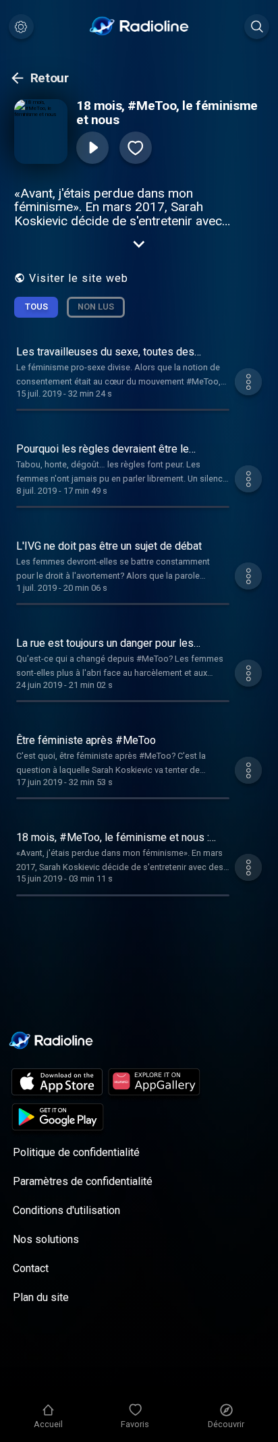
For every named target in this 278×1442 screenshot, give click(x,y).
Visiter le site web (78, 278)
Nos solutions (46, 1239)
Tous (36, 306)
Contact (31, 1268)
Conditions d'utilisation (66, 1210)
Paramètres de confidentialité (82, 1181)
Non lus (96, 306)
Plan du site (41, 1297)
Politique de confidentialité (76, 1152)
